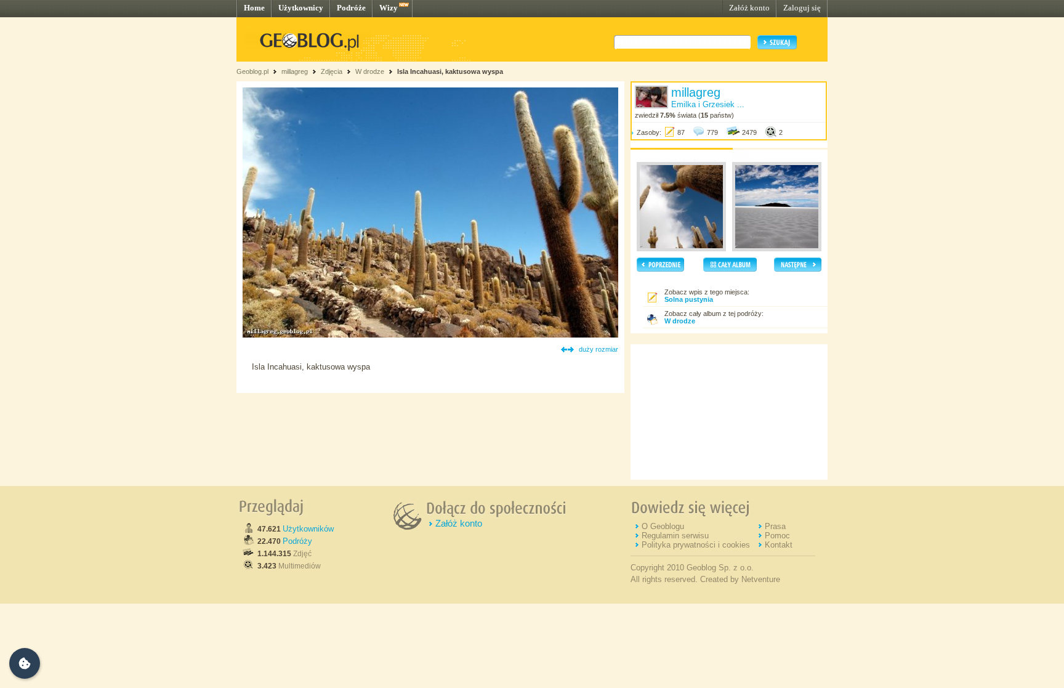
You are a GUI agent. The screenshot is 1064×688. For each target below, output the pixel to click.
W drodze (369, 71)
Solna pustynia (688, 299)
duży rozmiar (598, 349)
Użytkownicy (300, 7)
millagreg (294, 71)
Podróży (297, 541)
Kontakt (778, 544)
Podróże (351, 7)
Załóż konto (749, 7)
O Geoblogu (663, 526)
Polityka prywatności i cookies (696, 544)
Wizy (388, 7)
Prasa (775, 526)
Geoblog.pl (252, 71)
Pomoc (777, 535)
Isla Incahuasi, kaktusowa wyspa (450, 71)
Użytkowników (308, 528)
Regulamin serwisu (675, 535)
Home (254, 7)
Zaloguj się (802, 7)
